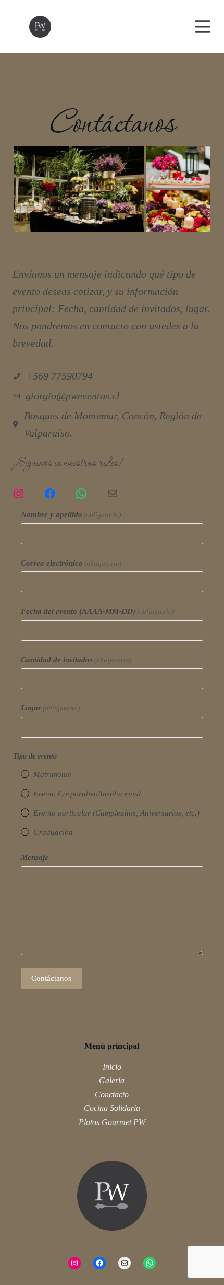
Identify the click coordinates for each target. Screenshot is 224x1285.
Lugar (50, 708)
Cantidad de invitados (76, 660)
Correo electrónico (71, 563)
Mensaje (34, 857)
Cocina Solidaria (112, 1108)
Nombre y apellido (71, 514)
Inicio (112, 1066)
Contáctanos (51, 978)
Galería (112, 1080)
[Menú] (202, 27)
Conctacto (112, 1094)
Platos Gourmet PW (112, 1122)
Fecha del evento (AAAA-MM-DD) (97, 611)
